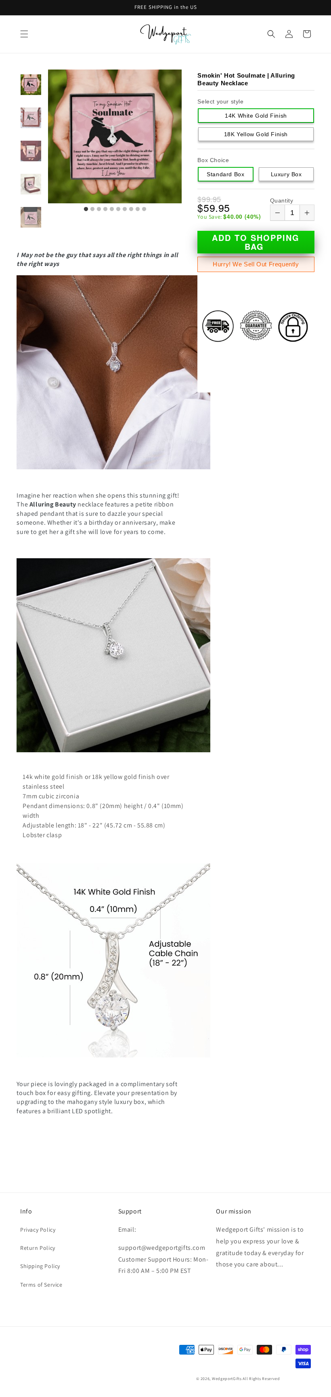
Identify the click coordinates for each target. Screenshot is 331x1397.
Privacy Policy (37, 1229)
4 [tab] (105, 209)
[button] (24, 34)
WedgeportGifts (227, 1378)
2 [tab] (92, 209)
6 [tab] (118, 209)
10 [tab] (144, 209)
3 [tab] (99, 209)
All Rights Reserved (261, 1378)
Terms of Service (41, 1284)
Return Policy (37, 1247)
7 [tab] (125, 209)
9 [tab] (137, 209)
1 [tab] (86, 209)
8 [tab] (131, 209)
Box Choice (213, 160)
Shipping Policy (40, 1266)
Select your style (220, 101)
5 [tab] (112, 209)
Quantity (281, 200)
